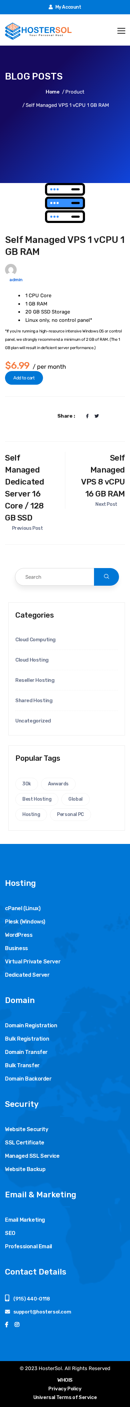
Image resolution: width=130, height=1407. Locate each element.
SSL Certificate (24, 1142)
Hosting (31, 814)
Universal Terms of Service (65, 1397)
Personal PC (70, 814)
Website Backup (25, 1169)
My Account (67, 7)
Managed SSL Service (32, 1156)
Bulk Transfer (22, 1065)
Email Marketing (25, 1220)
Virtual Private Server (32, 961)
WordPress (18, 935)
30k (26, 784)
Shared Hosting (33, 701)
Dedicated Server (27, 975)
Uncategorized (33, 721)
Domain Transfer (26, 1052)
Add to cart (24, 377)
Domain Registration (31, 1025)
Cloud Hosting (32, 660)
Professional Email (28, 1246)
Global (75, 799)
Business (16, 948)
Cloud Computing (35, 640)
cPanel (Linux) (22, 908)
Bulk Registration (27, 1039)
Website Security (26, 1129)
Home (52, 92)
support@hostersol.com (42, 1312)
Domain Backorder (28, 1079)
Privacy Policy (64, 1389)
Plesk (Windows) (25, 921)
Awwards (58, 784)
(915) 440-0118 (31, 1299)
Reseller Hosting (35, 680)
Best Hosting (36, 799)
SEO (10, 1233)
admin (16, 279)
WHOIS (65, 1380)
